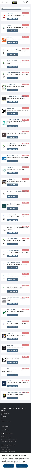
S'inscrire (3, 436)
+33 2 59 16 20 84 (12, 173)
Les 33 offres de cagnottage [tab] (12, 8)
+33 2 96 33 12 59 (12, 78)
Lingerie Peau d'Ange (13, 238)
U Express (10, 13)
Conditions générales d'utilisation (8, 441)
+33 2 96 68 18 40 (12, 196)
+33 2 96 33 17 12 (12, 362)
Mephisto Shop (11, 309)
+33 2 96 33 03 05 (12, 67)
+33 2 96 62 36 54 (12, 279)
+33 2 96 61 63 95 (12, 244)
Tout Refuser (9, 466)
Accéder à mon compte (6, 437)
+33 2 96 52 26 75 (12, 208)
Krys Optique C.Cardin (13, 155)
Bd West (9, 37)
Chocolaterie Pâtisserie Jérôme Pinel (17, 96)
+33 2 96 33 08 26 (12, 304)
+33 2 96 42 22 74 (12, 232)
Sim (8, 368)
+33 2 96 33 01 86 (12, 375)
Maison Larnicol (11, 274)
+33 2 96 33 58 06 (12, 18)
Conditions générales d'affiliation (8, 451)
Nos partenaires (4, 428)
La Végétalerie (11, 203)
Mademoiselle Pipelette (13, 262)
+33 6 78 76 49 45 (12, 220)
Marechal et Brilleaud (13, 297)
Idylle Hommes (11, 143)
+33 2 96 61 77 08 (12, 315)
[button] (6, 2)
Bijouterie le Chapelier (13, 49)
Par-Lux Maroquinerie (13, 357)
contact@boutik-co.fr (5, 421)
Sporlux (9, 380)
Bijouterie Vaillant (12, 60)
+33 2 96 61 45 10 (12, 184)
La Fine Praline (11, 179)
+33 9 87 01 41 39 (12, 113)
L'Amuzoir (10, 167)
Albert (9, 25)
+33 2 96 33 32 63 (12, 101)
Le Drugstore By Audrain (14, 226)
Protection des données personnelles (9, 439)
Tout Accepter (21, 466)
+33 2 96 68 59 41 (12, 42)
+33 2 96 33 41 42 (12, 161)
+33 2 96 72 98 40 (12, 90)
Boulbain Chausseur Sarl (13, 72)
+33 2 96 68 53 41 (12, 267)
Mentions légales (5, 429)
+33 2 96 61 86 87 (12, 327)
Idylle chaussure (11, 132)
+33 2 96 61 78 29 (12, 255)
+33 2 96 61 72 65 (12, 137)
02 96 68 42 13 (4, 417)
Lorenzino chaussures (13, 250)
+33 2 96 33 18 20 (12, 386)
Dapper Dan (10, 108)
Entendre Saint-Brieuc (13, 119)
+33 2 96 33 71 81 (12, 350)
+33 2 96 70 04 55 (12, 30)
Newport (9, 321)
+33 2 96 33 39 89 (12, 54)
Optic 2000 (10, 333)
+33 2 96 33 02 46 (12, 149)
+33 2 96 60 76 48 (12, 126)
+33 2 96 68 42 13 (12, 398)
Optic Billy (10, 345)
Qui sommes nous (5, 426)
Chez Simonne (11, 84)
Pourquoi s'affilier (5, 447)
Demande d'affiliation (5, 449)
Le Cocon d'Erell (11, 215)
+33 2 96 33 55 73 (12, 338)
